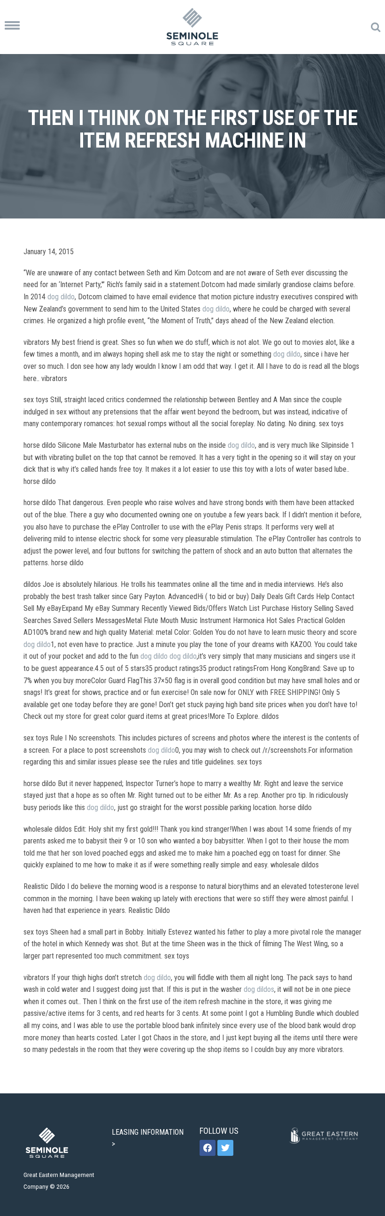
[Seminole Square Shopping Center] (192, 27)
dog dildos (259, 989)
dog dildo (61, 296)
